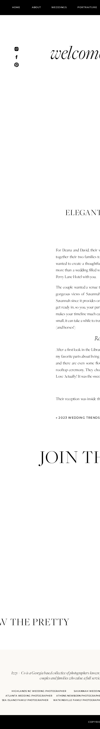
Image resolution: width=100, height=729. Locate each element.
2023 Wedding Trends (79, 417)
